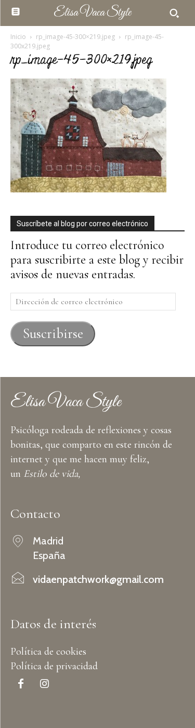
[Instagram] (44, 684)
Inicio (18, 36)
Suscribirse (53, 333)
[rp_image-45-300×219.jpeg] (88, 188)
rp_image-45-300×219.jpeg (75, 36)
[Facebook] (20, 684)
